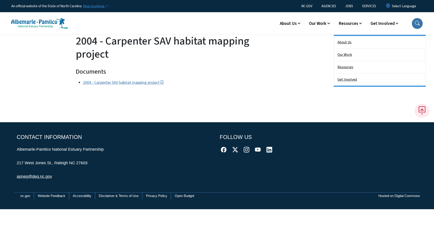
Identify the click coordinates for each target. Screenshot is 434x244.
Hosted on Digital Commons (399, 196)
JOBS (349, 6)
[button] (417, 23)
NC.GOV (306, 6)
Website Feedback (51, 196)
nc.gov (25, 196)
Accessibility (82, 196)
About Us (344, 42)
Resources (345, 67)
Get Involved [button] (382, 23)
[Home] (39, 18)
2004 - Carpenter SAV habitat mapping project (121, 82)
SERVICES (369, 6)
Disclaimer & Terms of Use (119, 196)
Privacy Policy (156, 196)
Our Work (344, 54)
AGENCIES (328, 6)
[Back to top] (422, 111)
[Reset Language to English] (388, 6)
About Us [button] (288, 23)
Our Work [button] (317, 23)
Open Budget (184, 196)
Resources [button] (348, 23)
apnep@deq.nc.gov (34, 176)
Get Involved (347, 79)
